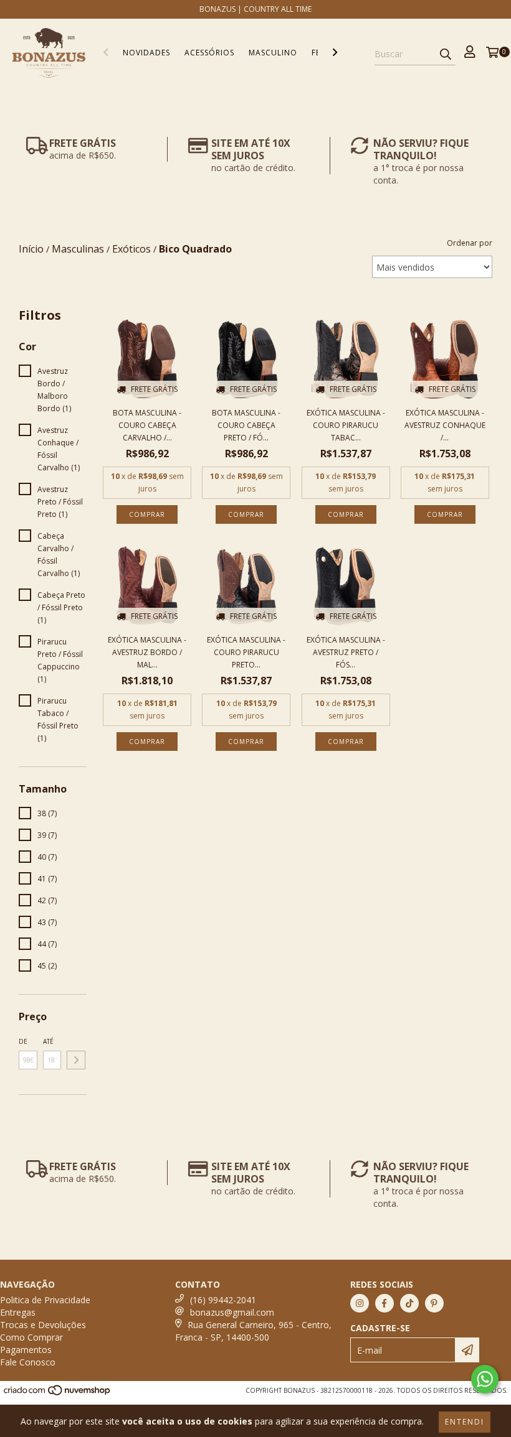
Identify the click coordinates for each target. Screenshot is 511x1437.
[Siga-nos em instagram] (359, 1303)
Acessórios (209, 52)
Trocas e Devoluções (43, 1325)
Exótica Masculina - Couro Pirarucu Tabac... (346, 425)
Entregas (18, 1312)
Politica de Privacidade (45, 1300)
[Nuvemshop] (57, 1393)
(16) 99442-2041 (223, 1300)
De (23, 1041)
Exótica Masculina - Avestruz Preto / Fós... (346, 652)
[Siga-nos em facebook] (384, 1303)
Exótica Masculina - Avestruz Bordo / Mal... (147, 652)
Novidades (146, 52)
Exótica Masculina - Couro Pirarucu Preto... (246, 652)
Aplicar (76, 1060)
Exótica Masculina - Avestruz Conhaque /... (444, 425)
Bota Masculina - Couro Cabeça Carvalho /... (147, 425)
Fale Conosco (27, 1362)
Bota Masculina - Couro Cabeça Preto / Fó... (246, 425)
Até (48, 1041)
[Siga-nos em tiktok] (409, 1303)
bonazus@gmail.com (232, 1312)
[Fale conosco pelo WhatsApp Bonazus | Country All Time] (485, 1379)
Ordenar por (469, 243)
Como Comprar (31, 1337)
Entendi (464, 1421)
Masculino (273, 52)
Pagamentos (26, 1350)
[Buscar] (446, 54)
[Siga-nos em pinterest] (434, 1303)
